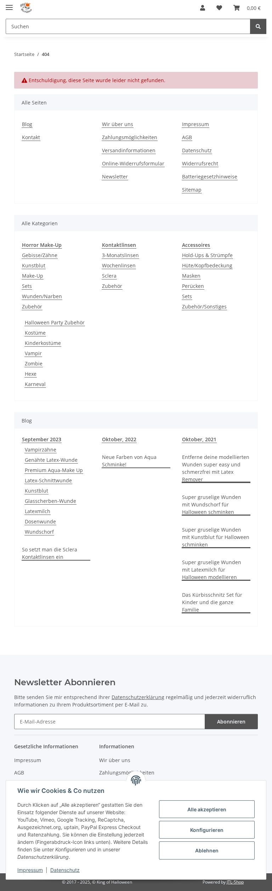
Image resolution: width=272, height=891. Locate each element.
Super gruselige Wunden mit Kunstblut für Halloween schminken (215, 537)
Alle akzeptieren (206, 809)
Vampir (33, 353)
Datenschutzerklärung (138, 697)
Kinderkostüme (43, 343)
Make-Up (32, 275)
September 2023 (41, 439)
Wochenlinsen (119, 265)
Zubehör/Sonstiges (204, 306)
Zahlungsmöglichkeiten (129, 137)
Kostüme (35, 332)
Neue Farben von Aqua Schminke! (129, 461)
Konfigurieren (206, 830)
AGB (187, 137)
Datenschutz (65, 870)
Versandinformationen (128, 150)
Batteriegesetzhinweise (209, 176)
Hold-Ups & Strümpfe (207, 255)
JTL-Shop (235, 882)
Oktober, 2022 (119, 439)
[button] (202, 8)
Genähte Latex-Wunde (51, 459)
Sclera (109, 275)
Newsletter (115, 176)
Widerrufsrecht (200, 163)
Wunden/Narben (42, 296)
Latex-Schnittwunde (48, 480)
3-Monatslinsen (120, 255)
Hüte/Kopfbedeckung (207, 265)
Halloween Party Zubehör (55, 322)
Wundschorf (39, 531)
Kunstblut (33, 265)
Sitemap (192, 189)
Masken (191, 275)
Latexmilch (37, 511)
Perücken (193, 286)
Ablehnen (207, 850)
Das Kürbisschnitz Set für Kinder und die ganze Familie (212, 602)
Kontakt (31, 137)
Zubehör (32, 306)
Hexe (30, 373)
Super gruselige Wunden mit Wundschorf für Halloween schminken (211, 504)
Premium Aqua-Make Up (54, 470)
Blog (27, 124)
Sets (27, 286)
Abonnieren (231, 721)
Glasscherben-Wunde (50, 501)
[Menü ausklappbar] (9, 4)
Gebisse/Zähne (39, 255)
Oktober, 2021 (199, 439)
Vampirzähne (40, 449)
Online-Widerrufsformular (133, 163)
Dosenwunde (40, 521)
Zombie (33, 363)
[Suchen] (258, 26)
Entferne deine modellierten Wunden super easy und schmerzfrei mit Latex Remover (215, 468)
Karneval (35, 384)
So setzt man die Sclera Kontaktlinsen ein (49, 553)
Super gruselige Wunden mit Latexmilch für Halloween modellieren (211, 569)
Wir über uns (117, 124)
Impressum (30, 870)
